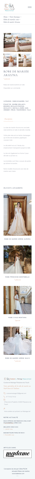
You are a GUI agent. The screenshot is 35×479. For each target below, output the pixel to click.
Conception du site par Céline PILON (15, 469)
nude (26, 108)
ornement (7, 110)
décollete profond (17, 106)
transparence (21, 110)
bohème (15, 104)
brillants (21, 104)
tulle (29, 110)
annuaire (14, 471)
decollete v (8, 108)
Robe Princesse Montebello (17, 277)
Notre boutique (15, 17)
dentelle (16, 108)
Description (8, 119)
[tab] (8, 119)
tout (17, 19)
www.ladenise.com (18, 473)
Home (6, 17)
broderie (7, 106)
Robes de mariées (9, 19)
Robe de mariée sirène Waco (17, 358)
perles (13, 110)
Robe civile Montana (17, 317)
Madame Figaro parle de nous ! (14, 432)
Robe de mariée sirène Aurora (17, 239)
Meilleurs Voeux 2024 (11, 427)
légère (22, 108)
